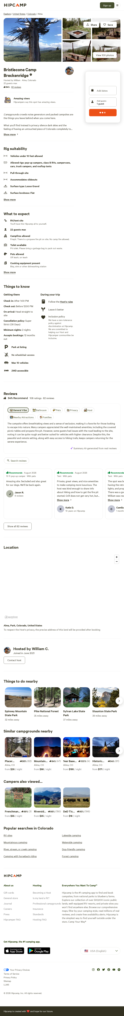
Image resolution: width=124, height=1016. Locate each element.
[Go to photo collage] (32, 40)
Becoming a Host (42, 892)
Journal (8, 903)
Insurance (38, 908)
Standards (38, 914)
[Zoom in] (116, 557)
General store (11, 898)
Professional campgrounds (47, 903)
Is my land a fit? (41, 898)
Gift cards (9, 892)
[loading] (103, 112)
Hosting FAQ (39, 919)
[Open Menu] (117, 5)
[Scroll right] (119, 700)
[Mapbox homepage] (11, 617)
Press (6, 914)
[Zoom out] (116, 561)
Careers (8, 908)
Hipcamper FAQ (12, 919)
